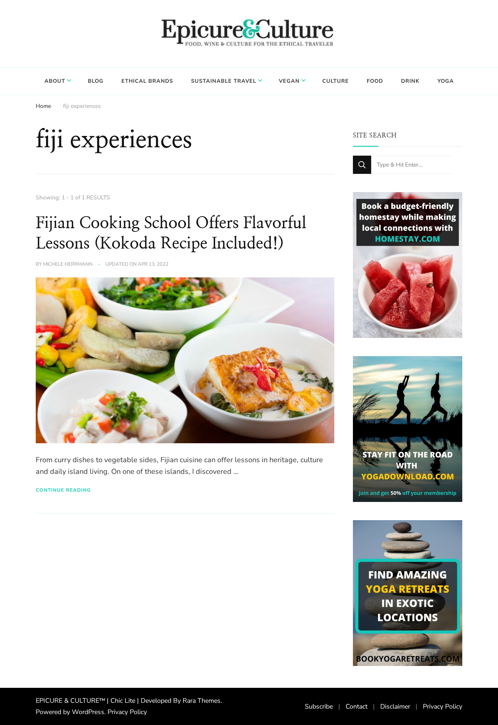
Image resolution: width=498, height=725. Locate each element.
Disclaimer (395, 706)
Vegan (289, 81)
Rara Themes (202, 700)
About (54, 81)
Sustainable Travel (223, 81)
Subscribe (319, 706)
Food (375, 81)
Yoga (445, 81)
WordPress (88, 712)
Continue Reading (63, 490)
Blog (96, 81)
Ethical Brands (147, 81)
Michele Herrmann (68, 264)
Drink (410, 81)
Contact (356, 706)
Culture (335, 81)
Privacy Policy (127, 712)
